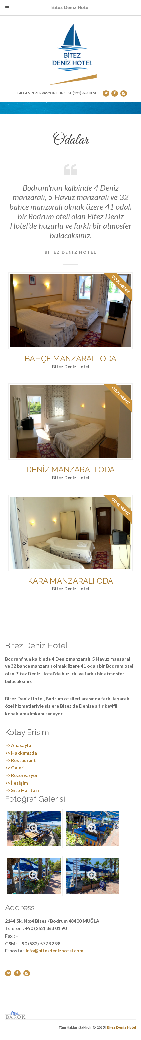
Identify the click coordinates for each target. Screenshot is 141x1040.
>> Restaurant (20, 760)
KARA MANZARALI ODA (70, 580)
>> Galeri (15, 767)
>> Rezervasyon (22, 775)
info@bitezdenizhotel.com (54, 950)
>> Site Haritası (22, 790)
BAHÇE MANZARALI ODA (70, 358)
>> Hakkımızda (21, 753)
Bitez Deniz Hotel (121, 1027)
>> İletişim (16, 783)
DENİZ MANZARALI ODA (70, 469)
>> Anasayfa (18, 745)
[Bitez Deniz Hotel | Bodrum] (72, 52)
